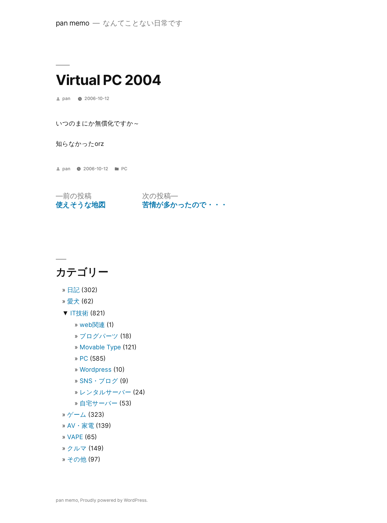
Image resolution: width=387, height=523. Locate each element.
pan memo (73, 23)
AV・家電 (80, 425)
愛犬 (73, 301)
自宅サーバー (99, 403)
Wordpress (96, 369)
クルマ (77, 448)
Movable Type (100, 347)
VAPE (75, 437)
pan (66, 98)
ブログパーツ (99, 336)
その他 (76, 459)
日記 (73, 290)
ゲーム (76, 414)
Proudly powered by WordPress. (114, 500)
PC (124, 168)
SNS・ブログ (99, 380)
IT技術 (79, 313)
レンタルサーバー (105, 392)
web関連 (92, 324)
